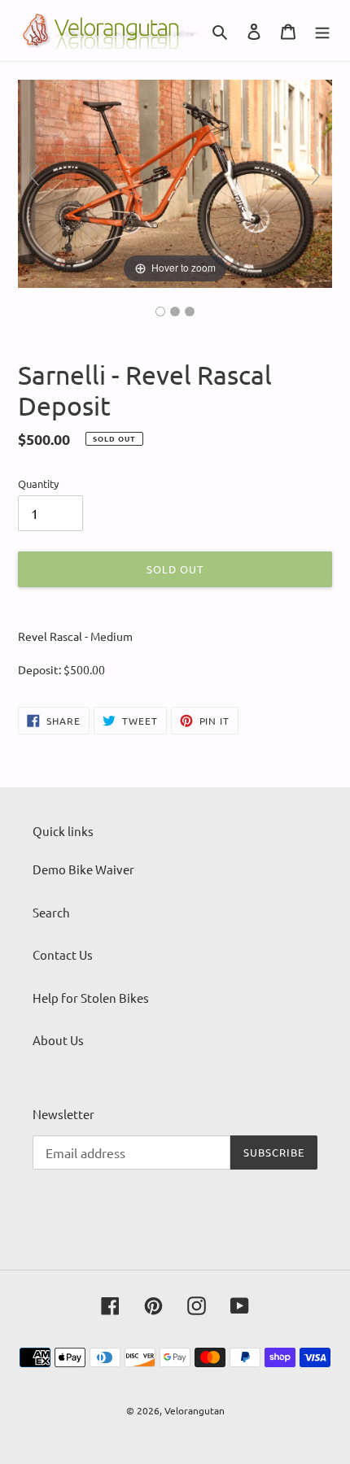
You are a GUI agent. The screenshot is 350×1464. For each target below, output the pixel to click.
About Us (58, 1040)
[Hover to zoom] (175, 182)
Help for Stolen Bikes (91, 997)
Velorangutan (194, 1410)
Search (51, 912)
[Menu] (322, 30)
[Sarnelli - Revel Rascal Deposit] (160, 311)
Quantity (38, 483)
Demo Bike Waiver (83, 869)
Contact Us (63, 954)
